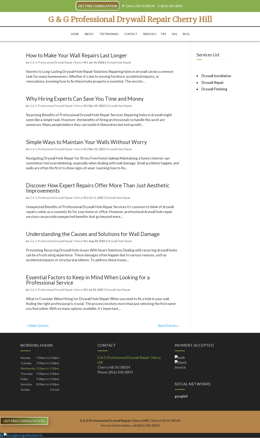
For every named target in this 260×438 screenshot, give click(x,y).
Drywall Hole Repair (119, 62)
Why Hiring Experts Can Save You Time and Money (85, 98)
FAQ (174, 34)
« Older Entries (37, 325)
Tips (163, 34)
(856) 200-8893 (172, 6)
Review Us (34, 435)
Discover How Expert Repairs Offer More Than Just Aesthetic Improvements (97, 188)
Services (149, 34)
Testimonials (109, 34)
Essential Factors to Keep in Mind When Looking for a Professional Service (88, 280)
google (180, 396)
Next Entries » (168, 325)
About (89, 34)
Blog (186, 34)
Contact (130, 34)
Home (75, 34)
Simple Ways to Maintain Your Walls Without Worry (86, 142)
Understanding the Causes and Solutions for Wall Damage (93, 234)
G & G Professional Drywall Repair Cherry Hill (58, 62)
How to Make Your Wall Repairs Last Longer (76, 55)
